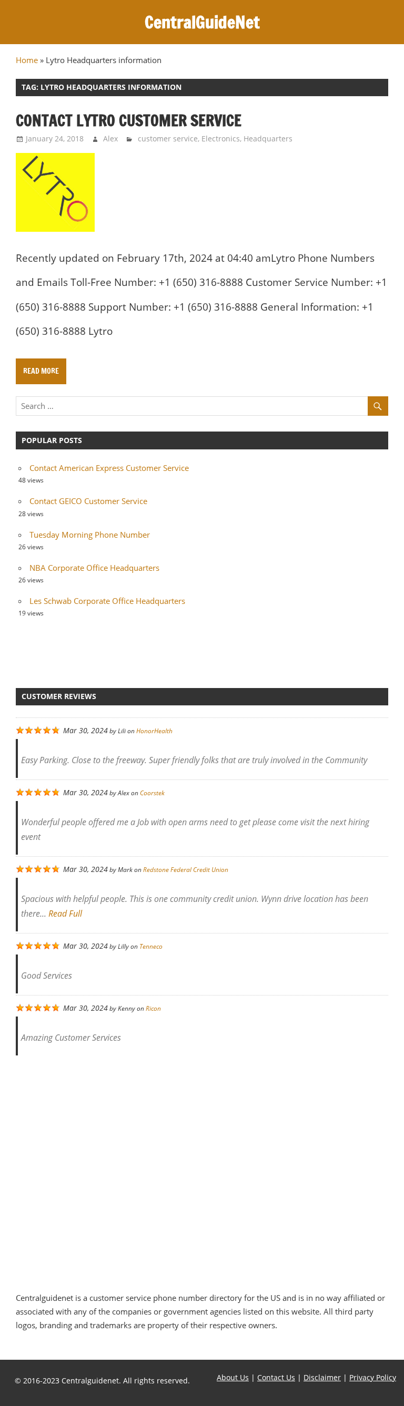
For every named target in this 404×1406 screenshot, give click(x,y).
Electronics (220, 138)
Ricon (153, 1008)
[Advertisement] (202, 1167)
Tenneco (151, 946)
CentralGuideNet (202, 22)
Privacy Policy (372, 1377)
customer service (168, 138)
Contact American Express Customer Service (109, 468)
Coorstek (152, 792)
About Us (233, 1377)
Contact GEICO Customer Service (88, 501)
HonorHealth (154, 730)
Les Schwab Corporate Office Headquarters (107, 601)
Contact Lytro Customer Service (128, 120)
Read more (41, 371)
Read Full (65, 913)
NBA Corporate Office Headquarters (94, 567)
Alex (110, 138)
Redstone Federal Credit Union (185, 869)
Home (27, 60)
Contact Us (276, 1377)
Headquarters (268, 138)
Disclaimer (322, 1377)
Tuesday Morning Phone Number (89, 534)
